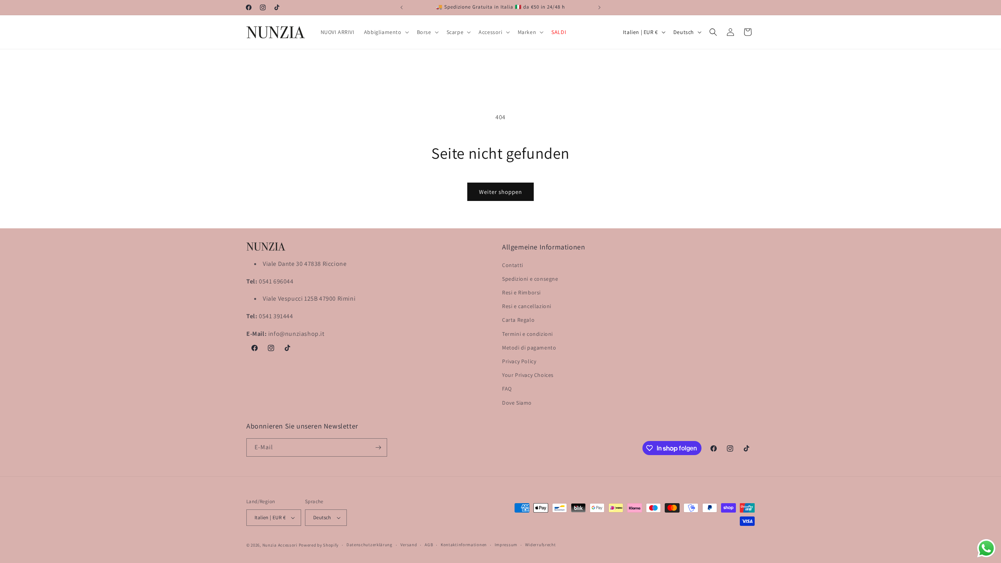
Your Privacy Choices (528, 374)
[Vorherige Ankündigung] (401, 7)
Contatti (512, 265)
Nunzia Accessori (280, 545)
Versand (408, 544)
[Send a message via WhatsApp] (986, 548)
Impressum (506, 544)
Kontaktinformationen (464, 544)
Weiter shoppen (500, 191)
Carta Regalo (518, 319)
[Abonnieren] (378, 447)
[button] (385, 32)
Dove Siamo (517, 402)
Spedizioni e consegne (530, 278)
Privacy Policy (519, 361)
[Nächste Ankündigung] (599, 7)
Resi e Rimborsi (521, 292)
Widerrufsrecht (540, 544)
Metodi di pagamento (529, 347)
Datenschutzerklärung (369, 544)
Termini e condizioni (527, 333)
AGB (429, 544)
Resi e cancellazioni (526, 306)
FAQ (507, 388)
